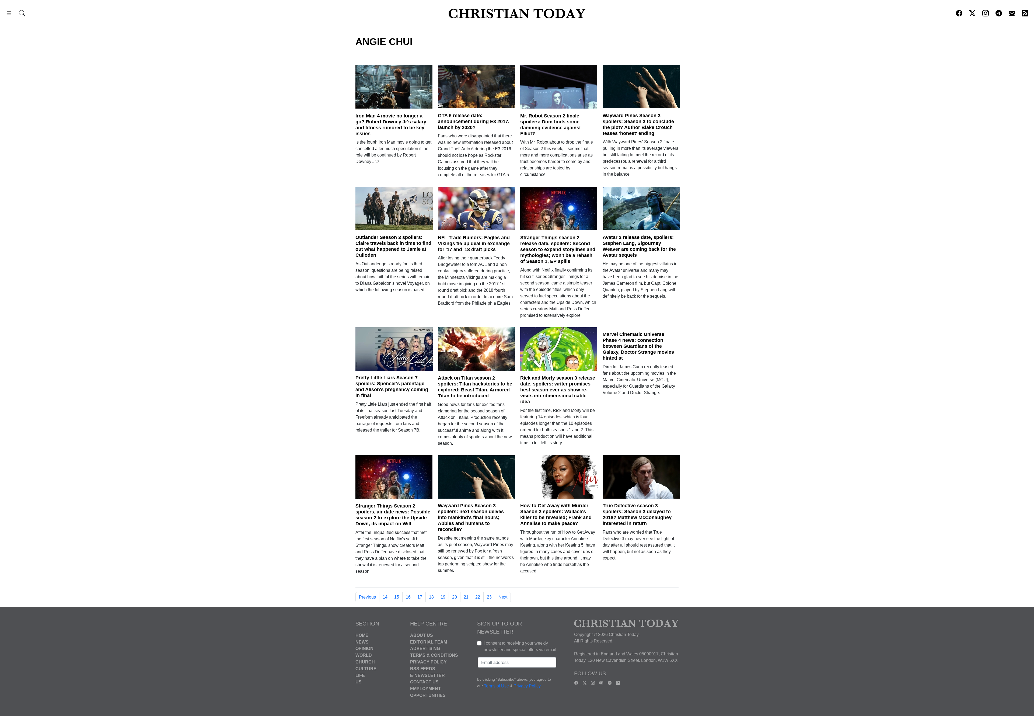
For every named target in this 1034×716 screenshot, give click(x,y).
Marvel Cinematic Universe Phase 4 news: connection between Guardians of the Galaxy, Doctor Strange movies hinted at (638, 346)
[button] (9, 14)
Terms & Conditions (434, 655)
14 (385, 597)
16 (408, 597)
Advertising (425, 648)
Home (361, 635)
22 (477, 597)
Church (365, 662)
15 (396, 597)
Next (502, 597)
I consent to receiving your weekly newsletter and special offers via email (520, 646)
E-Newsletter (427, 675)
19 (443, 597)
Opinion (364, 648)
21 (466, 597)
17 (419, 597)
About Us (421, 635)
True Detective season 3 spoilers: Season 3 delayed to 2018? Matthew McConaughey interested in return (637, 514)
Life (360, 675)
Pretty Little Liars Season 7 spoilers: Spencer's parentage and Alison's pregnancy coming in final (391, 386)
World (363, 655)
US (358, 682)
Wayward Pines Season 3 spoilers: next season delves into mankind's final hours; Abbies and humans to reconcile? (471, 517)
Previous (367, 597)
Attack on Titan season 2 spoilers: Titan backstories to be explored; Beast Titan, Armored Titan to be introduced (475, 386)
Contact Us (424, 682)
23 (489, 597)
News (362, 641)
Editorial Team (428, 641)
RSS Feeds (422, 668)
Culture (365, 668)
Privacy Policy (428, 662)
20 (454, 597)
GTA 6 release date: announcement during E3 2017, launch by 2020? (473, 121)
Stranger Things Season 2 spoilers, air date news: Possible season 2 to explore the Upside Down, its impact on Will (392, 514)
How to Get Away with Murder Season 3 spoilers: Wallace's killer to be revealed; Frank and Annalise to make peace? (556, 514)
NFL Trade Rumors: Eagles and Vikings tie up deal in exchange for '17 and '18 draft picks (474, 243)
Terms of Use (496, 686)
